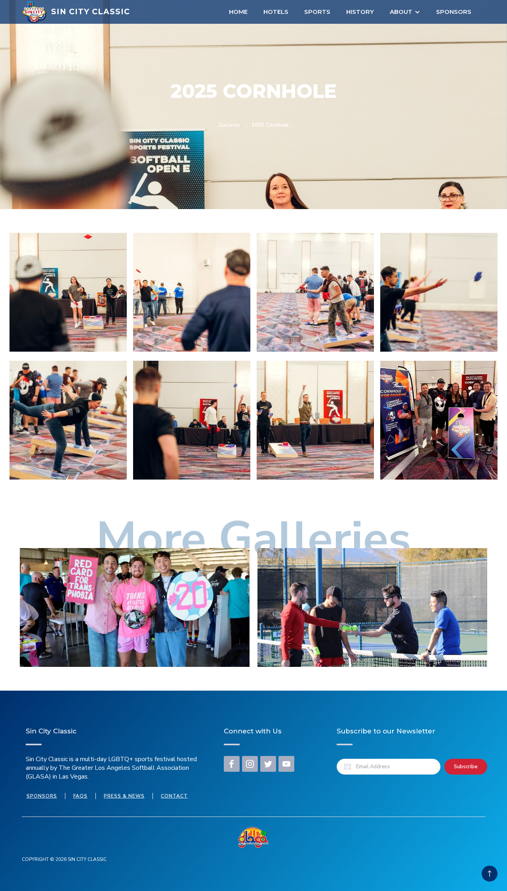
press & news (124, 796)
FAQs (80, 796)
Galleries (229, 125)
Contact (174, 796)
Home (238, 11)
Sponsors (453, 11)
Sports (317, 11)
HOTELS (275, 11)
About (401, 11)
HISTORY (360, 11)
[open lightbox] (68, 292)
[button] (405, 12)
